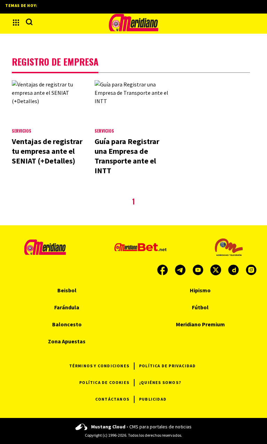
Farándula (66, 307)
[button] (16, 22)
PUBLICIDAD (153, 399)
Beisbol (66, 290)
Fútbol (200, 307)
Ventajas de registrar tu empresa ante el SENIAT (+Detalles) (47, 151)
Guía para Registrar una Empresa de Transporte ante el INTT (127, 155)
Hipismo (200, 290)
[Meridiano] (133, 22)
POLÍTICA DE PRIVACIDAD (167, 365)
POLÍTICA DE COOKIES (104, 382)
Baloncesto (67, 324)
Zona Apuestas (67, 341)
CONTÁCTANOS (112, 399)
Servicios (21, 131)
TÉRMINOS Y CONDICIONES (99, 365)
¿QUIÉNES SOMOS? (160, 382)
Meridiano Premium (200, 324)
